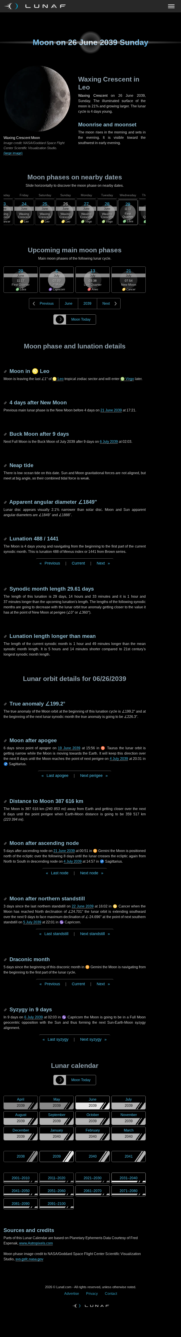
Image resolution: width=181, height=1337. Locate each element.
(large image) (13, 153)
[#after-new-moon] (6, 402)
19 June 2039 (69, 748)
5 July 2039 (32, 922)
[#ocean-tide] (6, 465)
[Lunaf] (37, 6)
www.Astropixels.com (36, 1243)
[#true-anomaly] (6, 704)
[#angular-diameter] (6, 502)
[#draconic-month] (6, 959)
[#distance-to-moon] (6, 801)
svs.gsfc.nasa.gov (29, 1259)
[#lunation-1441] (6, 539)
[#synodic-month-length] (6, 589)
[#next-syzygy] (6, 1009)
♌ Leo (58, 379)
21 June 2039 (111, 410)
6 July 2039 (109, 441)
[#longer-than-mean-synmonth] (6, 636)
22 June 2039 (83, 906)
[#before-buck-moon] (6, 434)
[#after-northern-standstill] (6, 898)
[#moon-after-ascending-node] (6, 843)
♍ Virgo (127, 379)
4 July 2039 (119, 759)
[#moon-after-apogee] (6, 740)
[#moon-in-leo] (6, 371)
